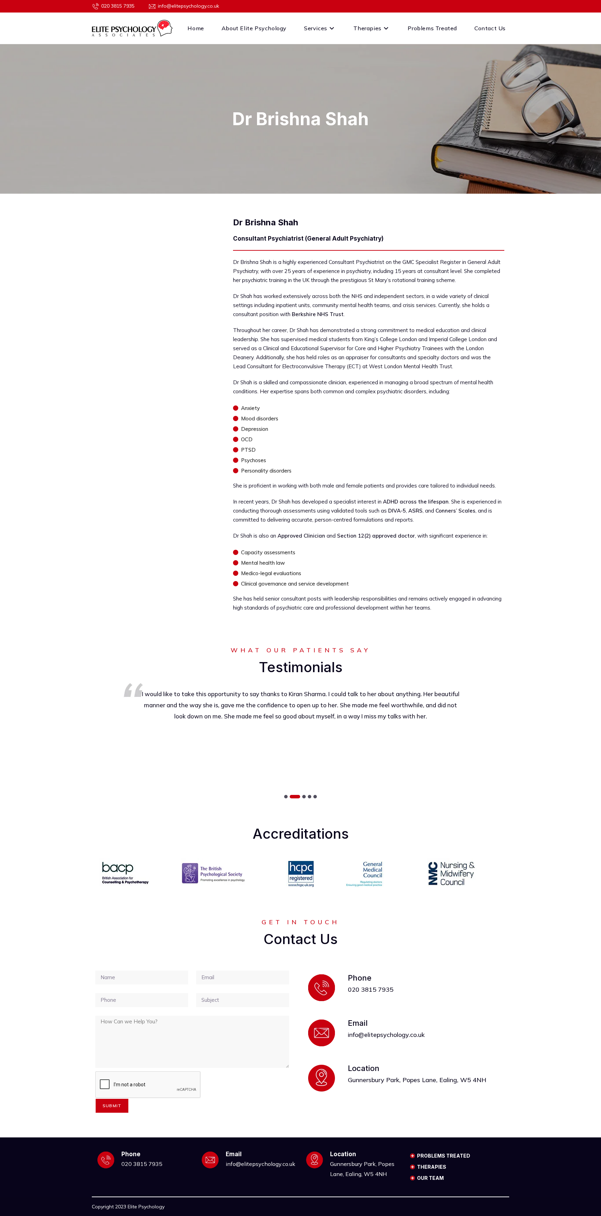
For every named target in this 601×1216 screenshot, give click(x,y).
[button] (286, 797)
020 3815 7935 (118, 6)
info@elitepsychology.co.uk (188, 6)
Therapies (431, 1167)
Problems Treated (443, 1156)
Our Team (430, 1178)
